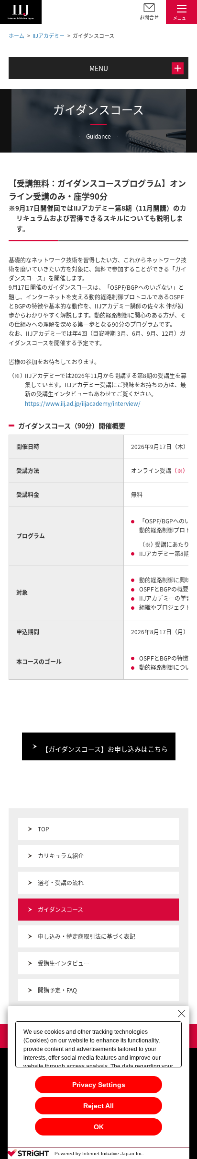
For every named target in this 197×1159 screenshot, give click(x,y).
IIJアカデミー (49, 36)
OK (99, 1127)
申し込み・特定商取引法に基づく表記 (86, 936)
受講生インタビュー (63, 963)
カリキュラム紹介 (61, 856)
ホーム (16, 36)
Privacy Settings (98, 1084)
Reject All (98, 1106)
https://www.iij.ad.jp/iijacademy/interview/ (83, 403)
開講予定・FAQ (57, 990)
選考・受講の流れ (61, 882)
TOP (43, 829)
